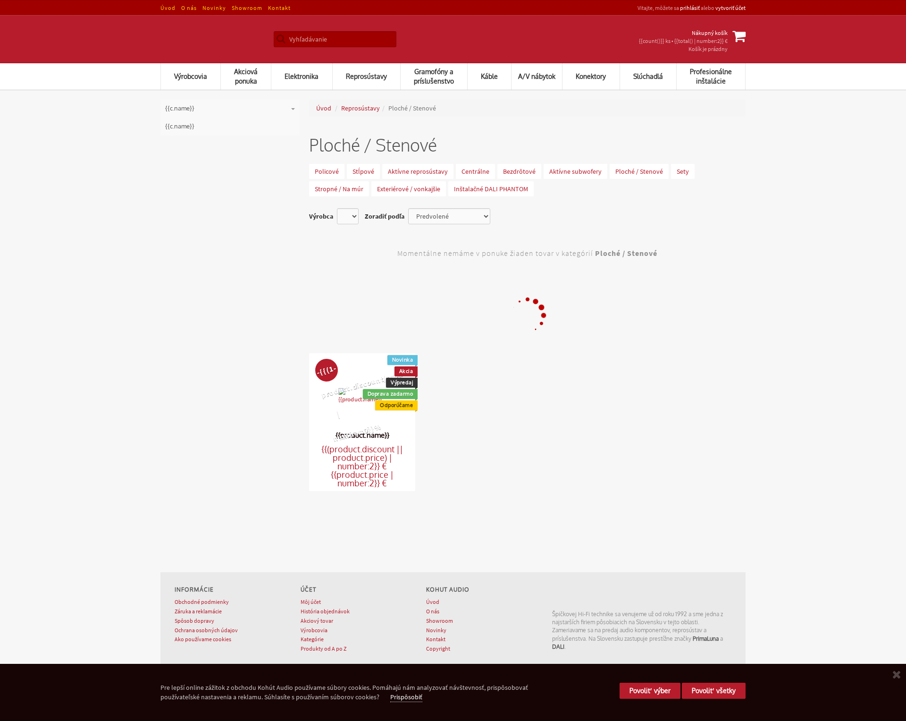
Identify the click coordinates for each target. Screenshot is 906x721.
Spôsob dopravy (194, 620)
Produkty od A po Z (323, 648)
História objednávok (325, 611)
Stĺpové (363, 171)
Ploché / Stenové (639, 171)
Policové (327, 171)
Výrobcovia (190, 76)
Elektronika (302, 76)
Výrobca (321, 216)
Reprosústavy (366, 76)
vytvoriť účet (730, 7)
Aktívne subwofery (575, 171)
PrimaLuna (706, 638)
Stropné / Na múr (339, 189)
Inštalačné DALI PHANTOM (491, 189)
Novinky (214, 7)
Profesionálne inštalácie (711, 76)
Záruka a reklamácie (198, 611)
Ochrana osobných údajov (206, 630)
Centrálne (475, 171)
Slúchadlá (648, 76)
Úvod (168, 7)
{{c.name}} (179, 126)
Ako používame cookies (203, 639)
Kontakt (279, 7)
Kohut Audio (207, 39)
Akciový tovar (317, 620)
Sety (683, 171)
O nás (189, 7)
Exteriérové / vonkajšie (408, 189)
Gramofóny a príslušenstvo (434, 76)
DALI (558, 646)
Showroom (247, 7)
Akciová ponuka (246, 76)
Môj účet (311, 601)
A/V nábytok (536, 76)
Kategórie (312, 639)
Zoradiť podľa (384, 216)
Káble (489, 76)
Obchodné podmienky (202, 601)
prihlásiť (690, 7)
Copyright (438, 648)
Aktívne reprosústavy (418, 171)
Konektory (591, 76)
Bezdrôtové (519, 171)
